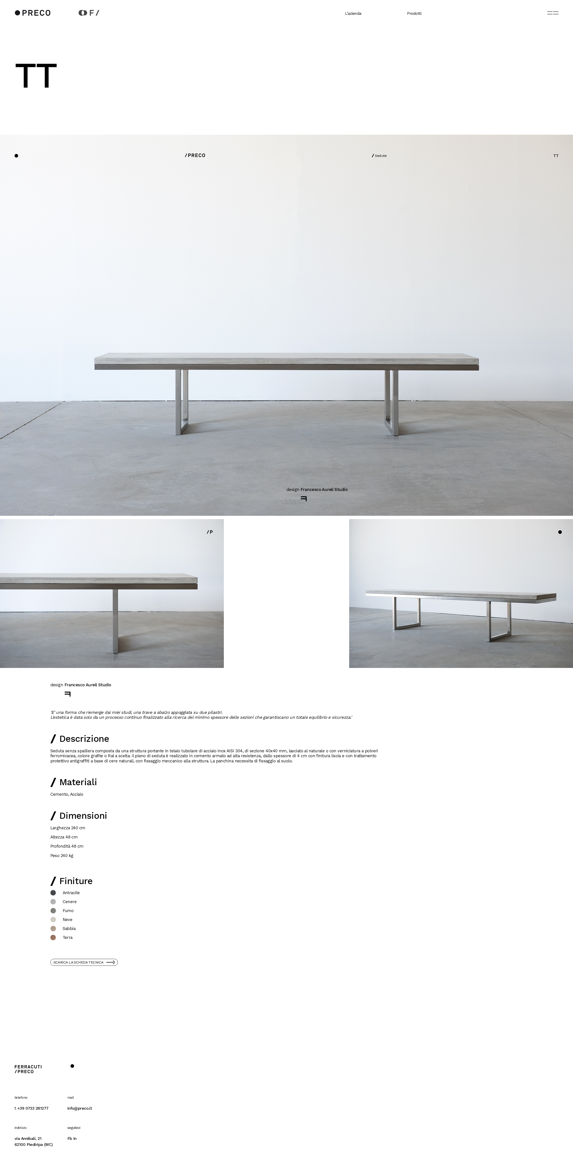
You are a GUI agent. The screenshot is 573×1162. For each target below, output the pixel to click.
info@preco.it (79, 1108)
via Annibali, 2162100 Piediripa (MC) (34, 1141)
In (75, 1138)
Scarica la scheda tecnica (78, 962)
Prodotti (414, 13)
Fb (69, 1138)
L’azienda (353, 13)
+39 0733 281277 (33, 1108)
